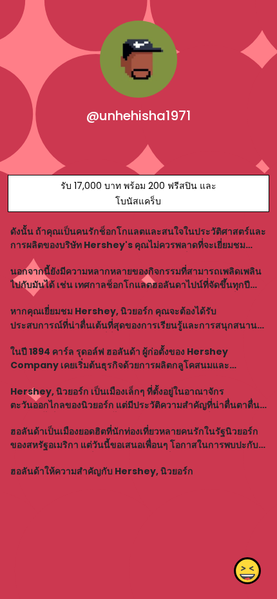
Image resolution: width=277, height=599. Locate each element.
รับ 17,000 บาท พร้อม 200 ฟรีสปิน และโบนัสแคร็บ (138, 193)
